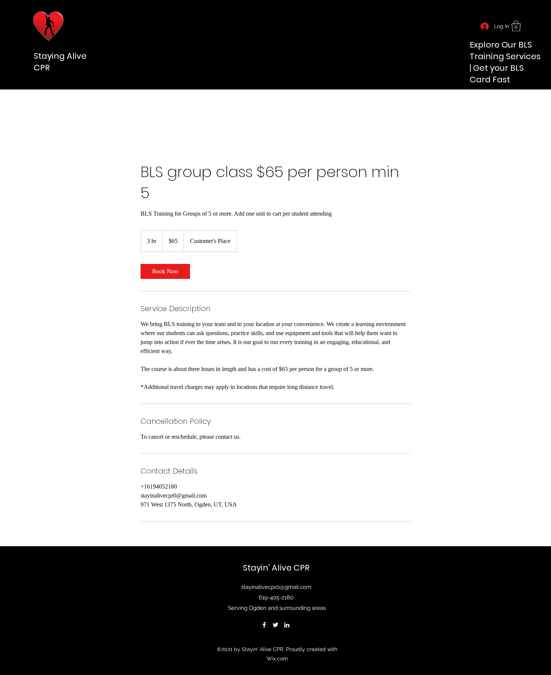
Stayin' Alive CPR (276, 568)
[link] (516, 26)
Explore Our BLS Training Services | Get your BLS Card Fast (505, 62)
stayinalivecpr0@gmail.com (276, 587)
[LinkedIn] (286, 625)
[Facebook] (264, 625)
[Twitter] (275, 625)
